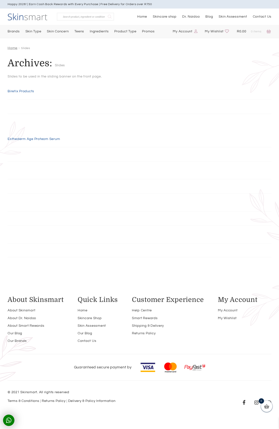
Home (142, 16)
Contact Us (262, 16)
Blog (209, 16)
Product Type (125, 31)
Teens (79, 31)
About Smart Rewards (26, 325)
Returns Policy (144, 333)
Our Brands (17, 341)
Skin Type (33, 31)
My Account (182, 31)
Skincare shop (165, 16)
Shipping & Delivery (148, 325)
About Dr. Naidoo (22, 318)
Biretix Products (21, 91)
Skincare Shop (90, 318)
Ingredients (99, 31)
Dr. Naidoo (191, 16)
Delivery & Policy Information (92, 401)
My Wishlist (214, 31)
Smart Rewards (145, 318)
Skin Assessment (233, 16)
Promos (148, 31)
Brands (14, 31)
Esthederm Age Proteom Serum (34, 139)
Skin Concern (58, 31)
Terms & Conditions (23, 401)
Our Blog (15, 333)
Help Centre (142, 310)
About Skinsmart (21, 310)
